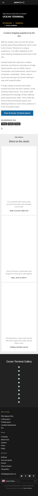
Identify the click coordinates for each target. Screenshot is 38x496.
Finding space (6, 422)
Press (3, 445)
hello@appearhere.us (8, 474)
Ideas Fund (5, 439)
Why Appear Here (7, 416)
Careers (4, 442)
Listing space (5, 419)
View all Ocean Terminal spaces (17, 113)
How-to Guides (6, 466)
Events (3, 463)
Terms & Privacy (27, 488)
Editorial (4, 457)
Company (4, 437)
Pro (2, 428)
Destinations (7, 23)
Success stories (6, 460)
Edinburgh (19, 23)
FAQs (3, 448)
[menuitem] (7, 23)
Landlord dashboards (8, 425)
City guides (5, 469)
